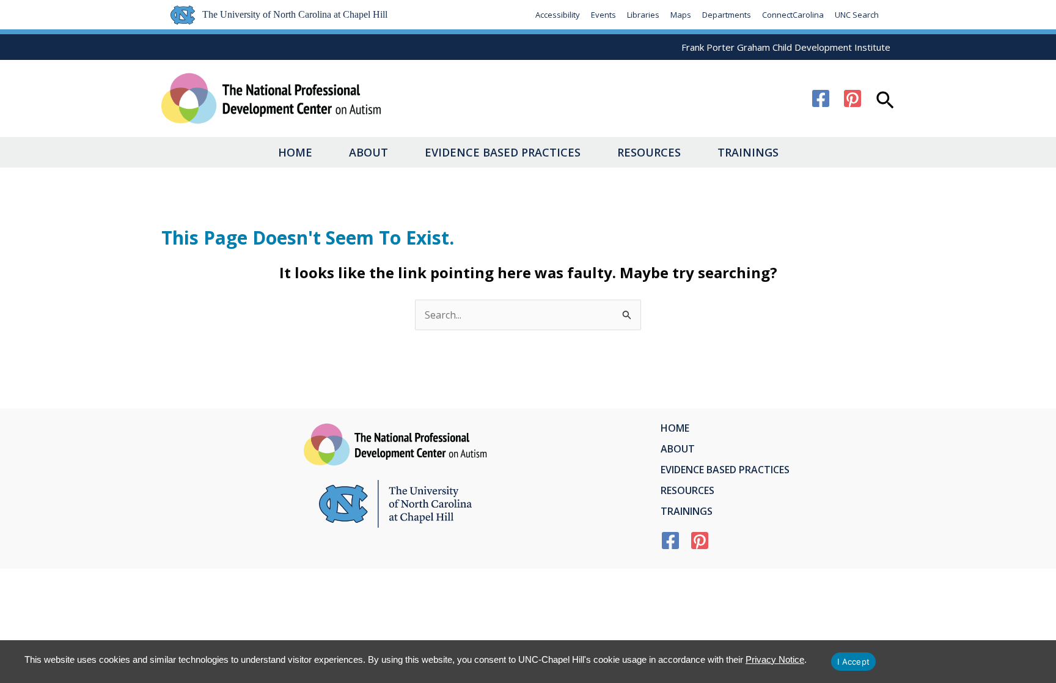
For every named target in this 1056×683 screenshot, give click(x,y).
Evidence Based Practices (503, 152)
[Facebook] (821, 98)
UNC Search (857, 14)
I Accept (853, 661)
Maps (680, 14)
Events (603, 14)
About (368, 152)
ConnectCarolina (793, 14)
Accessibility (557, 14)
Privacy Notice (775, 659)
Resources (649, 152)
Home (295, 152)
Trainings (748, 152)
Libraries (643, 14)
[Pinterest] (853, 98)
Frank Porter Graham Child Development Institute (785, 47)
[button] (885, 101)
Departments (726, 14)
